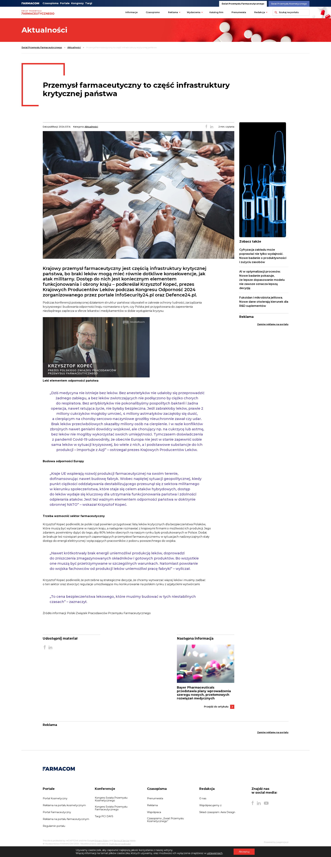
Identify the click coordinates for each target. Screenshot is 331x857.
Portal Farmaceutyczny (57, 812)
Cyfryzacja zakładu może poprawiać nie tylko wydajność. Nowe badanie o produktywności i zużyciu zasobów (262, 256)
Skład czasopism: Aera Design (217, 812)
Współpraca (154, 812)
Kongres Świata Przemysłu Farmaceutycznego (111, 808)
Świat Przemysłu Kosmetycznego (289, 3)
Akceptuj (244, 851)
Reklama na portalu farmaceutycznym (66, 819)
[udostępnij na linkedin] (211, 126)
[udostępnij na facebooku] (206, 126)
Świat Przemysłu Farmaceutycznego (243, 3)
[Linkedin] (259, 803)
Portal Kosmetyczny (55, 798)
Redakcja (259, 12)
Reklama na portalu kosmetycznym (64, 805)
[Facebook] (253, 803)
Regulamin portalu (54, 826)
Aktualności (74, 47)
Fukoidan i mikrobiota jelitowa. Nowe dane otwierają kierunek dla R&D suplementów (263, 301)
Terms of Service (121, 840)
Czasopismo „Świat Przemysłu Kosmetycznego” (165, 820)
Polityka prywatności (120, 843)
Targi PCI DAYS (104, 816)
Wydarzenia (193, 12)
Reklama (173, 12)
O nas (202, 798)
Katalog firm (216, 12)
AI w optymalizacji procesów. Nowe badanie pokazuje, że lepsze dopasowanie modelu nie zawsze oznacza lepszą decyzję (262, 280)
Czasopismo (153, 12)
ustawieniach (215, 853)
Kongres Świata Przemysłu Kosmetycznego (111, 799)
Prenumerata (239, 12)
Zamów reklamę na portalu (272, 324)
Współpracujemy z (210, 805)
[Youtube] (266, 803)
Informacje (131, 12)
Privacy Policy (102, 840)
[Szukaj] (275, 12)
